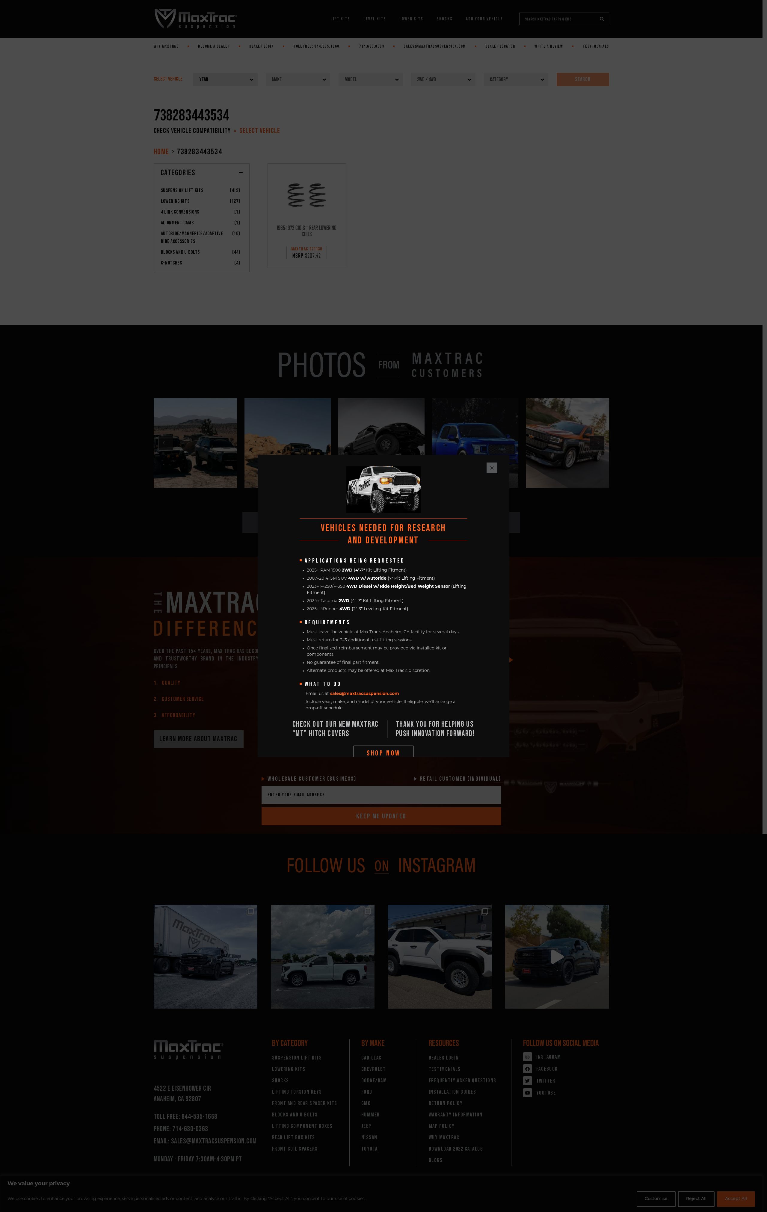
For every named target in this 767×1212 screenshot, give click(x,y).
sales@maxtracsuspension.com (364, 694)
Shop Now (384, 753)
